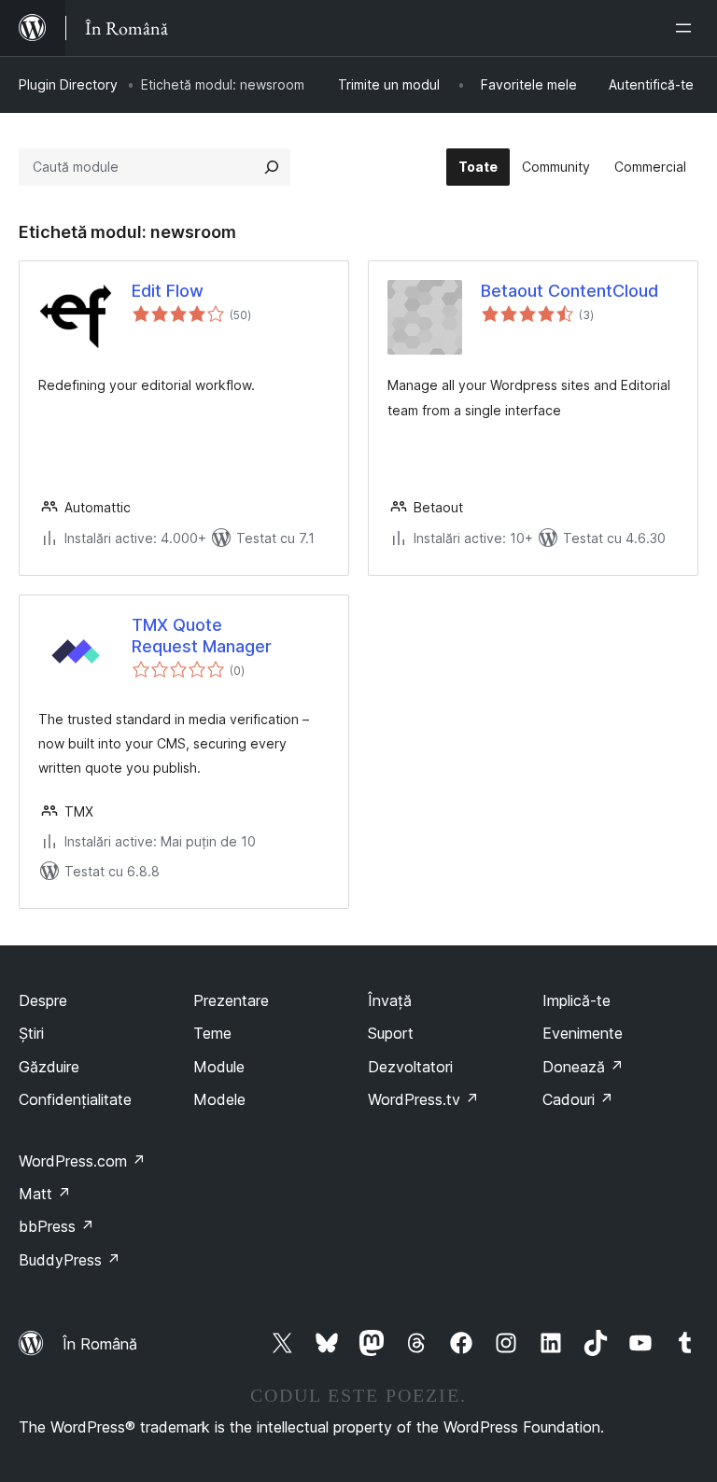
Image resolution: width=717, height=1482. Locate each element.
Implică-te (576, 1000)
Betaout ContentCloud (569, 291)
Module (219, 1066)
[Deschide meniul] (687, 28)
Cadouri (577, 1099)
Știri (31, 1033)
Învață (390, 1000)
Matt (45, 1193)
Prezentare (231, 1000)
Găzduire (49, 1066)
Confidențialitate (75, 1099)
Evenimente (582, 1033)
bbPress (56, 1226)
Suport (391, 1033)
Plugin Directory (68, 84)
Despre (43, 1000)
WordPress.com (82, 1161)
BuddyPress (69, 1260)
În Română (100, 1344)
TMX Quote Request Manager (202, 635)
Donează (583, 1066)
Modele (219, 1099)
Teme (212, 1033)
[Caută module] (271, 167)
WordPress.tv (423, 1099)
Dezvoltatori (410, 1066)
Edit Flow (168, 291)
